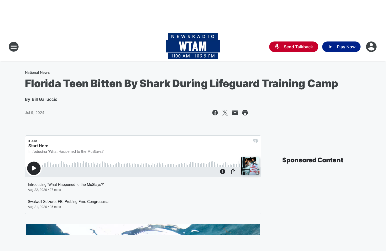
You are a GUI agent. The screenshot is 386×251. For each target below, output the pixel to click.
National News (37, 72)
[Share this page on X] (225, 112)
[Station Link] (193, 46)
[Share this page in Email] (235, 112)
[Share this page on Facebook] (215, 112)
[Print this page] (245, 112)
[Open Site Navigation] (13, 46)
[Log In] (372, 46)
